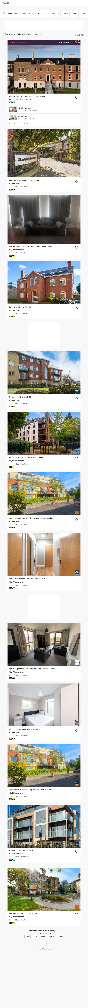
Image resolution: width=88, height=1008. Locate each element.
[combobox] (24, 13)
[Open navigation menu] (84, 3)
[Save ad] (76, 97)
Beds (64, 13)
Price (53, 13)
